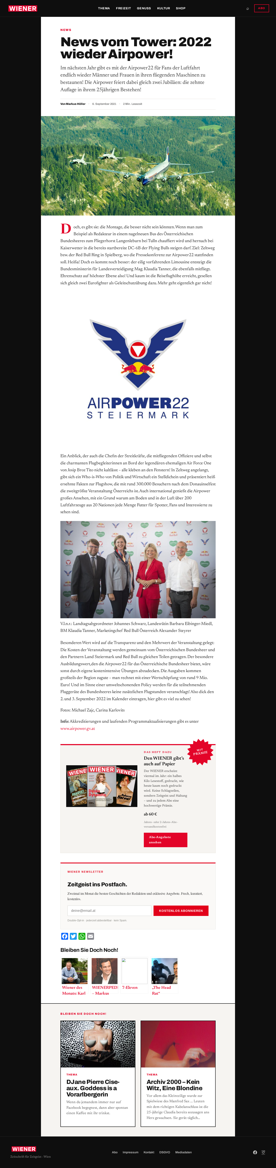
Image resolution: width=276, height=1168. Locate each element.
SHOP (180, 8)
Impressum (130, 1152)
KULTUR (163, 8)
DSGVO (164, 1152)
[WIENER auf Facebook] (255, 1152)
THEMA (104, 8)
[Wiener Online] (23, 8)
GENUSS (144, 8)
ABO (261, 8)
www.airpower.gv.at (77, 729)
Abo (115, 1152)
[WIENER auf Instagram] (263, 1152)
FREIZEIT (123, 8)
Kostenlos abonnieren (181, 910)
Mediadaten (183, 1152)
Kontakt (149, 1152)
